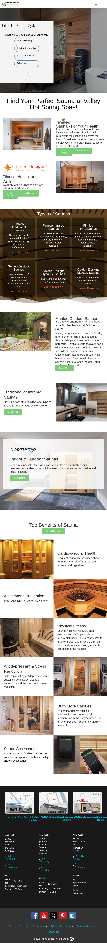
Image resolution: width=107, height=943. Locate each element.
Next (27, 76)
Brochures (39, 926)
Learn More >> (19, 252)
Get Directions (12, 866)
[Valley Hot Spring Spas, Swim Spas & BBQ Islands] (10, 4)
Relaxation (21, 63)
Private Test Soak (61, 926)
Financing (53, 932)
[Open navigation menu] (102, 4)
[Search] (96, 4)
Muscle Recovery (24, 40)
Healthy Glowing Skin (26, 48)
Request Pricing (18, 926)
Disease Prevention (25, 55)
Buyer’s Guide (84, 926)
